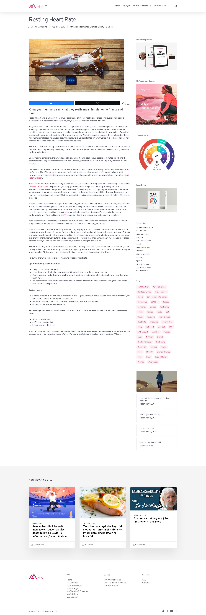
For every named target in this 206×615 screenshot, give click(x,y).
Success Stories (111, 585)
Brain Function (161, 292)
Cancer (140, 297)
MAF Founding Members (115, 582)
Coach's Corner (142, 231)
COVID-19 (155, 302)
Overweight (142, 347)
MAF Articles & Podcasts (77, 591)
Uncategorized (142, 271)
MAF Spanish (72, 597)
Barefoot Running (144, 292)
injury (140, 327)
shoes (140, 352)
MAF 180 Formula (40, 186)
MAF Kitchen (72, 594)
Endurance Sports (143, 234)
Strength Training (143, 264)
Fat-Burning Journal (143, 241)
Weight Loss (153, 362)
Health (138, 244)
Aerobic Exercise (159, 287)
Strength (149, 352)
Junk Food (150, 327)
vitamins (141, 362)
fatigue (140, 312)
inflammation (167, 322)
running (153, 347)
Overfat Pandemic (145, 342)
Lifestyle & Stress (105, 26)
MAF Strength (73, 588)
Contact (145, 582)
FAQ (144, 579)
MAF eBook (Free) (74, 585)
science (164, 347)
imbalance (154, 322)
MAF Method (143, 332)
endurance (142, 307)
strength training (163, 352)
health (140, 317)
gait (167, 312)
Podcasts (140, 257)
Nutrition (139, 251)
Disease (166, 302)
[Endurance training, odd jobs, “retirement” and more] (153, 517)
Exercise (93, 26)
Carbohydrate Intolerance (157, 297)
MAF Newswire (38, 545)
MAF (171, 327)
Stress (140, 357)
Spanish (139, 261)
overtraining (50, 175)
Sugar (148, 357)
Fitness (150, 312)
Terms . (55, 611)
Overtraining (160, 342)
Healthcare (151, 317)
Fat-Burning (164, 307)
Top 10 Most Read (143, 267)
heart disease (164, 317)
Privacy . (48, 611)
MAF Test (65, 215)
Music (140, 337)
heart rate (142, 322)
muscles (166, 332)
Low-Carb (161, 327)
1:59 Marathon (143, 287)
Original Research (143, 254)
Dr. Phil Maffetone (39, 26)
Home (69, 579)
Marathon (155, 332)
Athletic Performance (79, 26)
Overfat (160, 337)
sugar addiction (161, 357)
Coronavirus (142, 302)
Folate (159, 312)
